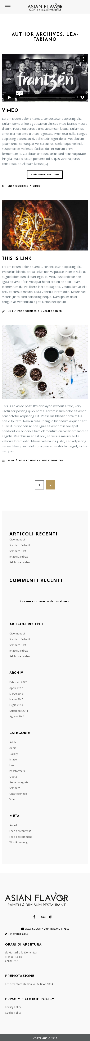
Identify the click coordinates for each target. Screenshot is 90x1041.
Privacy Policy (13, 1007)
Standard (14, 788)
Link (10, 311)
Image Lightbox (18, 556)
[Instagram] (50, 917)
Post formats (27, 311)
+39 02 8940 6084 (17, 934)
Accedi (13, 825)
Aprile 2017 (16, 688)
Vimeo (10, 110)
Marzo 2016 (16, 693)
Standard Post (17, 551)
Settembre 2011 (18, 711)
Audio (13, 748)
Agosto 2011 (16, 716)
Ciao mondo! (17, 539)
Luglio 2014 (16, 705)
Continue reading (45, 175)
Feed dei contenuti (20, 831)
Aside (11, 460)
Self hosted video (19, 562)
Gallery (13, 754)
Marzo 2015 (16, 699)
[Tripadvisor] (43, 917)
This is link (17, 258)
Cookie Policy (13, 1012)
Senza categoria (18, 782)
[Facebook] (34, 917)
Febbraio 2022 (18, 682)
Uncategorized (18, 185)
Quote (13, 776)
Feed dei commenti (20, 837)
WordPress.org (18, 842)
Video (36, 185)
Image (13, 759)
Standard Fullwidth (20, 545)
